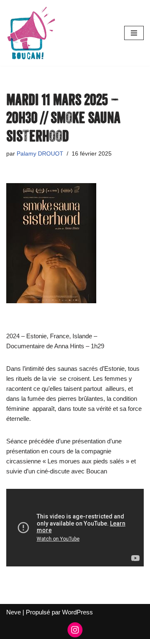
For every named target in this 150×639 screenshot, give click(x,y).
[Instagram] (75, 629)
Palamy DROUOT (40, 154)
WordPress (77, 612)
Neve (13, 612)
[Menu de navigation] (134, 33)
